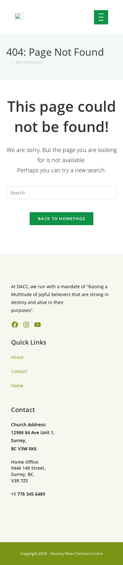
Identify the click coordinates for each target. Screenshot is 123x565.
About (17, 357)
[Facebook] (15, 324)
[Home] (7, 62)
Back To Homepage (61, 218)
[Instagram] (26, 324)
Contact (19, 371)
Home (17, 386)
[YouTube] (37, 324)
